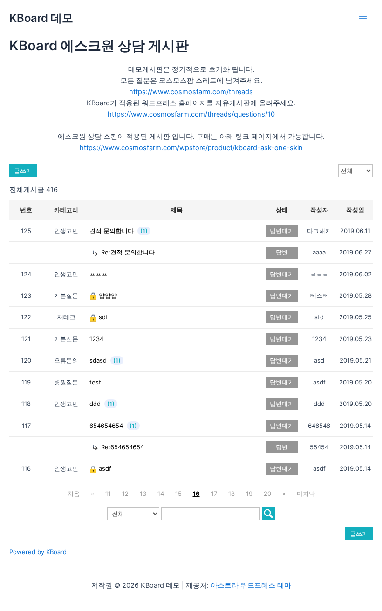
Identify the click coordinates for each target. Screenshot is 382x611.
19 (249, 493)
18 (231, 493)
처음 (74, 493)
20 (267, 493)
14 (160, 493)
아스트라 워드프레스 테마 (251, 585)
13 (143, 493)
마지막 (306, 493)
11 (108, 493)
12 (125, 493)
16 (196, 493)
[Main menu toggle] (363, 18)
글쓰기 (23, 170)
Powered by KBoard (38, 552)
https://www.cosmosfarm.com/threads (191, 92)
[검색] (268, 513)
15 (178, 493)
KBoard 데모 (41, 18)
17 (214, 493)
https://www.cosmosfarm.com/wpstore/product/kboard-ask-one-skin (191, 148)
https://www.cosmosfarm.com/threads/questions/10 (191, 114)
